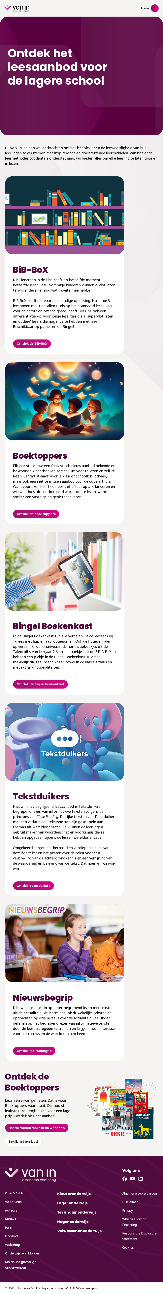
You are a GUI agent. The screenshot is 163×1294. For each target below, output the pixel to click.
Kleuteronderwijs (74, 1193)
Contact (11, 1236)
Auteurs (11, 1210)
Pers (8, 1227)
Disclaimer (130, 1202)
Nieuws (10, 1219)
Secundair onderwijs (77, 1212)
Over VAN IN (14, 1193)
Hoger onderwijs (72, 1221)
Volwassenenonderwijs (79, 1230)
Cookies (128, 1247)
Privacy (127, 1210)
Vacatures (13, 1202)
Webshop (12, 1244)
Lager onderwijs (72, 1203)
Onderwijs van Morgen (22, 1253)
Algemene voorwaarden (139, 1193)
